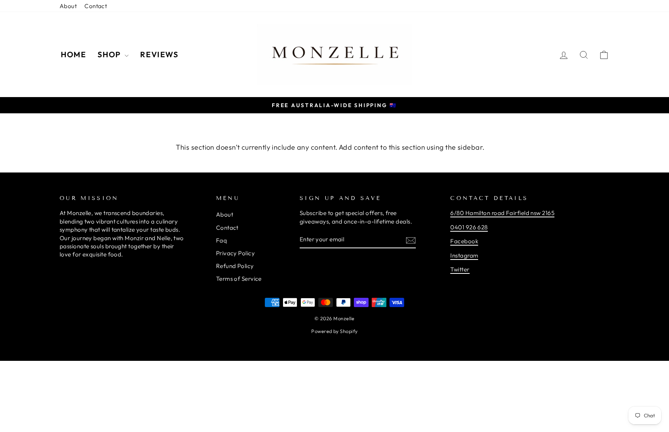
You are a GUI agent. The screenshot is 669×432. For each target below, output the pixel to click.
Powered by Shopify (334, 331)
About (68, 6)
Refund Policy (235, 266)
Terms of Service (239, 278)
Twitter (459, 269)
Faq (221, 240)
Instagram (464, 255)
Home (73, 54)
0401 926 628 (468, 227)
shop (110, 54)
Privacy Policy (235, 253)
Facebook (464, 241)
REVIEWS (159, 54)
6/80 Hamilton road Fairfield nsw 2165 (502, 213)
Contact (95, 6)
